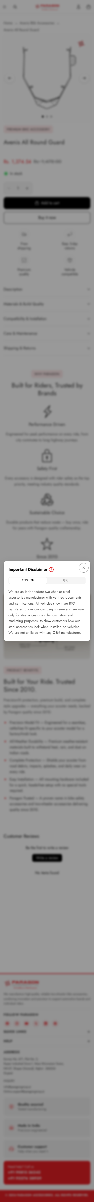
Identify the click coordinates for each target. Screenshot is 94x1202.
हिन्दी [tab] (65, 580)
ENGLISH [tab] (28, 580)
